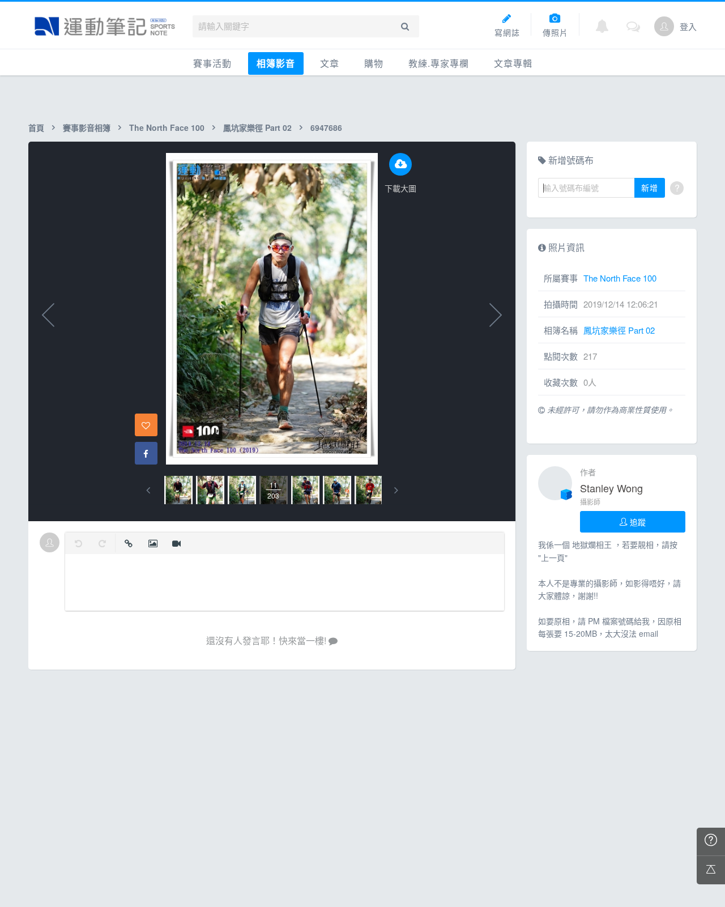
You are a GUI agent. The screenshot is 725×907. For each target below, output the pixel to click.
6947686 (326, 127)
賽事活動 (212, 63)
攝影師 (590, 501)
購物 (373, 63)
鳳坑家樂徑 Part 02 (257, 127)
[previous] (148, 490)
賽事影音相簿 (86, 127)
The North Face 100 (166, 127)
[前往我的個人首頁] (664, 26)
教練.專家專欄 (438, 63)
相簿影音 (276, 63)
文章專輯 (513, 63)
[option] (178, 490)
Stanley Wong (611, 487)
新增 (649, 187)
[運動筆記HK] (104, 26)
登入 (688, 26)
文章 (329, 63)
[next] (396, 490)
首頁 (36, 127)
